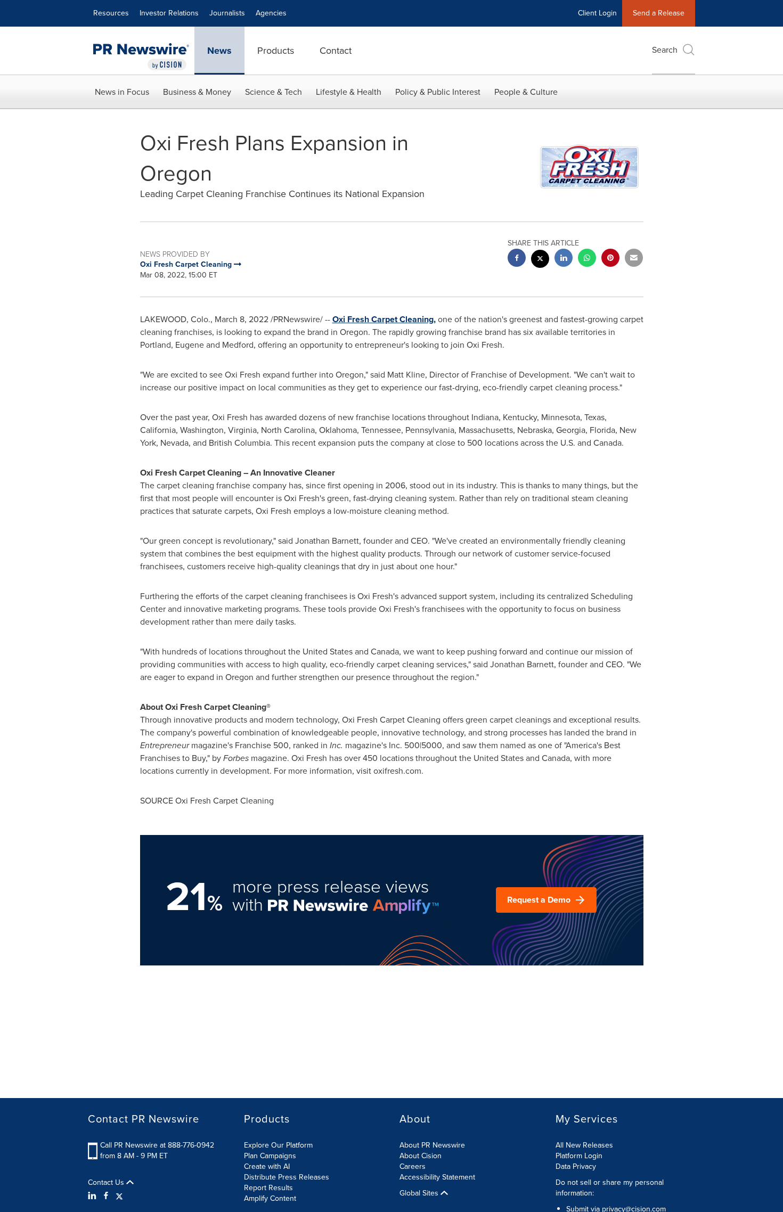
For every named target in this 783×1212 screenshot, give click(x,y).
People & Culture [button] (526, 92)
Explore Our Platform (278, 1145)
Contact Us (107, 1182)
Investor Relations (169, 13)
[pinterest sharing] (610, 259)
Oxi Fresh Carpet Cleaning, (384, 319)
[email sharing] (634, 259)
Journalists (227, 13)
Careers (412, 1166)
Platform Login (579, 1155)
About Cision (420, 1155)
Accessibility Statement (437, 1177)
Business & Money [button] (197, 92)
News (219, 51)
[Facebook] (106, 1196)
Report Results (268, 1187)
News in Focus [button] (122, 92)
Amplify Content (270, 1198)
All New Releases (584, 1145)
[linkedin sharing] (563, 259)
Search (665, 50)
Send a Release (658, 13)
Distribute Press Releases (286, 1177)
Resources (111, 13)
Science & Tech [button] (273, 92)
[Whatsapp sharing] (587, 259)
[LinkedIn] (93, 1196)
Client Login (597, 13)
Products (275, 51)
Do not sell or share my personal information (610, 1188)
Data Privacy (576, 1166)
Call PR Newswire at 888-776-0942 (157, 1145)
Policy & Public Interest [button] (437, 92)
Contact (336, 51)
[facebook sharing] (517, 259)
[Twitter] (119, 1196)
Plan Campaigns (270, 1155)
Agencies (271, 13)
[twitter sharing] (540, 260)
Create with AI (267, 1166)
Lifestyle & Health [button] (348, 92)
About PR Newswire (432, 1145)
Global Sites (420, 1193)
